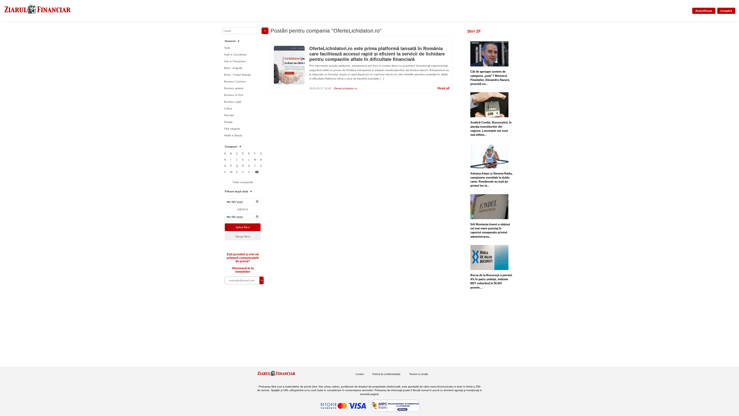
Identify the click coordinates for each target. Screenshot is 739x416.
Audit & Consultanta (235, 54)
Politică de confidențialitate (386, 374)
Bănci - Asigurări (233, 68)
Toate (227, 47)
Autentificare (703, 10)
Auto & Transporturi (235, 61)
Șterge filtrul (242, 236)
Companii (233, 146)
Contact (360, 374)
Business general (233, 88)
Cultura (228, 108)
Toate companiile (242, 182)
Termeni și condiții (418, 374)
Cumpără (726, 10)
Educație (229, 115)
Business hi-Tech (233, 95)
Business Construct (235, 81)
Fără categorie (232, 128)
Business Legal (232, 101)
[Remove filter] (257, 172)
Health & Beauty (233, 135)
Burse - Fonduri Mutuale (237, 74)
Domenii (232, 41)
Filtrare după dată (238, 191)
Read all (443, 88)
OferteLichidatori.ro (345, 88)
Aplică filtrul (243, 227)
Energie (228, 122)
